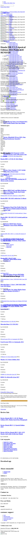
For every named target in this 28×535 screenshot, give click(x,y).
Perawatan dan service (11, 178)
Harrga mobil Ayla (13, 78)
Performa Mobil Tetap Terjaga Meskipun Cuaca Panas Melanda (13, 224)
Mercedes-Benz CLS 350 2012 (9, 324)
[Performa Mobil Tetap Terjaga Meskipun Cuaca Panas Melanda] (9, 221)
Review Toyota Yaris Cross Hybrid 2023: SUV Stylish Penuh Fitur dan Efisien (15, 122)
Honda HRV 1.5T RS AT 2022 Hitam (12, 159)
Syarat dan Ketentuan (8, 517)
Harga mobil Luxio (13, 79)
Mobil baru (8, 247)
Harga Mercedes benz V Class (16, 60)
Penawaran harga (7, 519)
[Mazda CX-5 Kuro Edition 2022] (9, 356)
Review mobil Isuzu (10, 107)
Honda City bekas (7, 446)
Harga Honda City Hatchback (16, 73)
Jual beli (8, 177)
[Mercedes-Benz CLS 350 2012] (8, 321)
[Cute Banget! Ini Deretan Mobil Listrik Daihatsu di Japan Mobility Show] (9, 302)
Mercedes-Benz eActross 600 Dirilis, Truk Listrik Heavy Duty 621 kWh (13, 275)
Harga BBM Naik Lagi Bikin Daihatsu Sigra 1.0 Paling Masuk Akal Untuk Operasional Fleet (14, 192)
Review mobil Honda (11, 98)
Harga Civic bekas (7, 447)
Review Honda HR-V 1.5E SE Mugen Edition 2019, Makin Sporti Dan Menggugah (14, 418)
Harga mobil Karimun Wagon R (16, 89)
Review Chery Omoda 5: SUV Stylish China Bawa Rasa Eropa (14, 170)
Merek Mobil (9, 14)
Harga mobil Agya (13, 43)
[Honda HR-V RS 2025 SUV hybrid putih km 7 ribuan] (13, 213)
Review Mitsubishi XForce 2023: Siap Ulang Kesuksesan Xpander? (14, 138)
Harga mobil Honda (10, 65)
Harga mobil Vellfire (13, 51)
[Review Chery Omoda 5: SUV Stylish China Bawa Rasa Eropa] (9, 167)
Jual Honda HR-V (5, 273)
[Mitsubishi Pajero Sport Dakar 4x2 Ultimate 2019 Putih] (14, 301)
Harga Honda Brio (13, 74)
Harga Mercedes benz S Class (16, 64)
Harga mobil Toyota (10, 42)
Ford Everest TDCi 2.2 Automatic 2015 (12, 342)
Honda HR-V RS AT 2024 (8, 258)
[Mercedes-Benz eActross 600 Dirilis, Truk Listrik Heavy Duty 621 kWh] (9, 271)
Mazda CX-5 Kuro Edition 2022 (10, 359)
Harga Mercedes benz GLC (15, 57)
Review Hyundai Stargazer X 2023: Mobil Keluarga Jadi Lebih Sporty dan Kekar (15, 154)
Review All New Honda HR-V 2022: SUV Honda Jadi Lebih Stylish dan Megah (13, 433)
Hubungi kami (6, 516)
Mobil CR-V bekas (8, 442)
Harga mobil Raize (13, 53)
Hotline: (9, 3)
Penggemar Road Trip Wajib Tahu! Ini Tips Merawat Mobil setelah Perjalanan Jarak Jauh (15, 208)
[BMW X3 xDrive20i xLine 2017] (9, 374)
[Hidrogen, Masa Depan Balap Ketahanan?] (9, 256)
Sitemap (5, 520)
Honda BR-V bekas (8, 444)
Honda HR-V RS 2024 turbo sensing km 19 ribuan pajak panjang (13, 179)
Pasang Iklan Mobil (5, 7)
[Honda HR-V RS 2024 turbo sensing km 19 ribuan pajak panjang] (14, 175)
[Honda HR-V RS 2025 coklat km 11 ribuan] (11, 195)
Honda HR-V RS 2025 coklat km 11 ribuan (13, 198)
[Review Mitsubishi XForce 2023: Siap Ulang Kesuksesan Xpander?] (9, 134)
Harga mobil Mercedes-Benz (12, 55)
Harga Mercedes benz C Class (16, 62)
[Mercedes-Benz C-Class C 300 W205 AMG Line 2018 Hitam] (14, 280)
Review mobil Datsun (11, 109)
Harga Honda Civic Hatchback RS (17, 70)
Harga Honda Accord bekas (10, 448)
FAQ (4, 1)
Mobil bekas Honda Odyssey (10, 450)
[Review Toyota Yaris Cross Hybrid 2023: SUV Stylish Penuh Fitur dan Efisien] (9, 118)
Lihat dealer (3, 409)
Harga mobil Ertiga (13, 87)
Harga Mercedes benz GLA (15, 59)
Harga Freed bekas (8, 451)
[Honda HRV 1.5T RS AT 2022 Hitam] (10, 156)
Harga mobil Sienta (13, 52)
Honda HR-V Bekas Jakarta (7, 392)
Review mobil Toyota (11, 97)
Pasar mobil (9, 246)
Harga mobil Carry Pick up (15, 88)
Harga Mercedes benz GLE (15, 56)
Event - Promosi (10, 244)
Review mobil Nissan (11, 101)
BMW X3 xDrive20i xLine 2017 (10, 377)
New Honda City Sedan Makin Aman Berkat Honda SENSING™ (14, 290)
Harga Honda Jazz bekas (9, 443)
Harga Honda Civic (13, 66)
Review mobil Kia (10, 103)
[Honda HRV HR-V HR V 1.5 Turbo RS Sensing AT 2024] (14, 235)
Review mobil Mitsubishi (12, 105)
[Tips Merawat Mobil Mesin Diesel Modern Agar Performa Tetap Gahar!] (9, 236)
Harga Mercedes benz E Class (16, 61)
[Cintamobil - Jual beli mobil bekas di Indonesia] (6, 10)
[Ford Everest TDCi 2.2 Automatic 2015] (10, 339)
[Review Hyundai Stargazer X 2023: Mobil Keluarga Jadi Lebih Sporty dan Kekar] (9, 150)
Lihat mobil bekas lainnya (6, 15)
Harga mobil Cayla (13, 44)
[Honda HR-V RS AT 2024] (7, 255)
